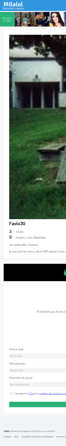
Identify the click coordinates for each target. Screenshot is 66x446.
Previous (18, 19)
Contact (7, 437)
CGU (31, 393)
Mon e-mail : (16, 349)
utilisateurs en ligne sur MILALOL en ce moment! (29, 431)
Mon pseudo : (17, 363)
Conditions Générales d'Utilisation (37, 437)
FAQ (16, 437)
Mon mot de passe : (21, 377)
